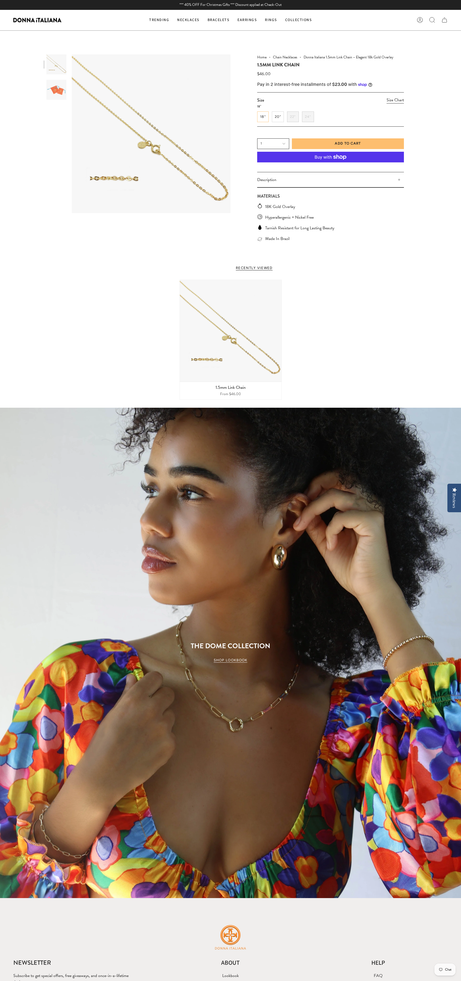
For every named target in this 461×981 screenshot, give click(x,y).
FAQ (378, 975)
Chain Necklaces (285, 57)
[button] (188, 20)
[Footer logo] (230, 937)
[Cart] (444, 20)
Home (262, 57)
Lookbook (230, 975)
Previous (71, 134)
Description (266, 180)
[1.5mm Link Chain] (230, 331)
